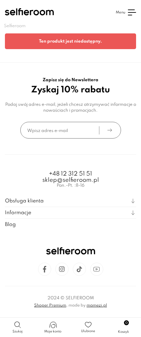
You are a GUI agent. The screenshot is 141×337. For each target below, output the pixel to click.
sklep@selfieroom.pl (70, 180)
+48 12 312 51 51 (70, 174)
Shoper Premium (50, 306)
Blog (10, 224)
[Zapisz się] (109, 130)
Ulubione (88, 331)
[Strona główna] (29, 12)
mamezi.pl (97, 306)
